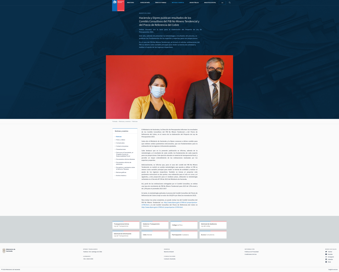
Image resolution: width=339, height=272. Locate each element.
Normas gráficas (121, 172)
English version (333, 269)
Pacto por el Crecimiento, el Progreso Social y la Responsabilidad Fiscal (124, 154)
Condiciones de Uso (251, 254)
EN (222, 2)
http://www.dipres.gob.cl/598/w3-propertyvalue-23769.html (162, 207)
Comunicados (120, 143)
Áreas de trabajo (160, 2)
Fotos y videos (120, 140)
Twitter (330, 252)
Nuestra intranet (169, 252)
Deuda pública (194, 2)
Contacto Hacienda (169, 259)
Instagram (331, 257)
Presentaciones (121, 149)
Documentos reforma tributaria (125, 159)
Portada (114, 121)
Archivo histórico (121, 175)
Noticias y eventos (178, 2)
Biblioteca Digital (210, 2)
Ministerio (130, 2)
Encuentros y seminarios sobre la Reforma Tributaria (125, 168)
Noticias (135, 121)
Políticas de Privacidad (251, 252)
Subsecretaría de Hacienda (144, 3)
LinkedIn (330, 259)
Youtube (330, 254)
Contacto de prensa (122, 146)
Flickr (329, 262)
